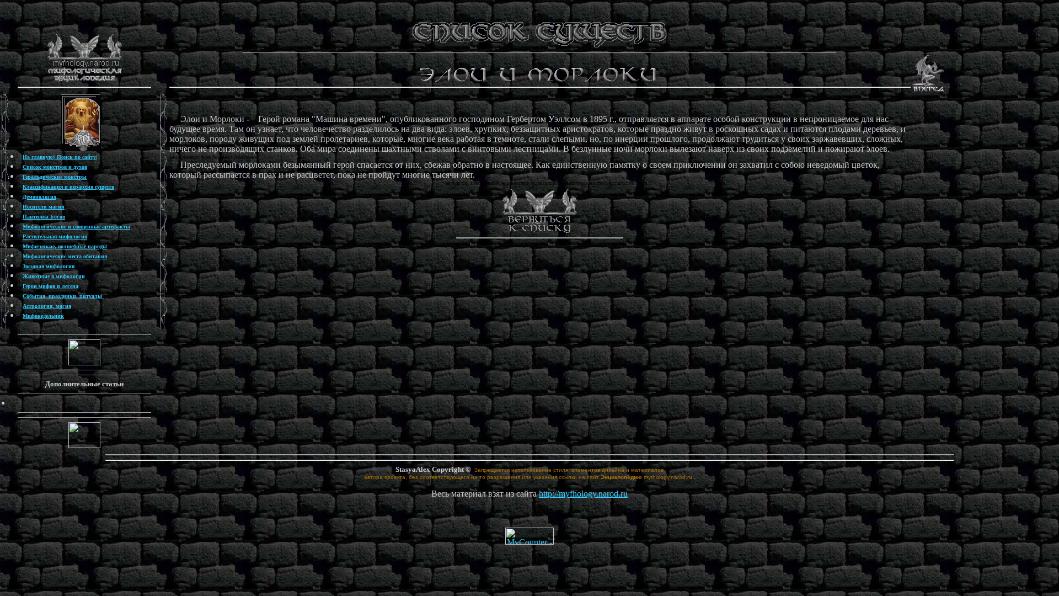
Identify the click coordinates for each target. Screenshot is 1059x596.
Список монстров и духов (55, 167)
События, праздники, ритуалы (63, 296)
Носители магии (44, 207)
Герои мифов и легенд (50, 286)
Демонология (39, 197)
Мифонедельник (43, 316)
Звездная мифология (48, 266)
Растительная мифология (55, 236)
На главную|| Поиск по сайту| (60, 157)
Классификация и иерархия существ (68, 187)
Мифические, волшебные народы (65, 246)
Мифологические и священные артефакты (76, 226)
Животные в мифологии (54, 276)
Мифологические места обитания (65, 256)
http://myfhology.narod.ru (583, 493)
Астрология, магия (47, 306)
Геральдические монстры (55, 177)
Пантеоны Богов (44, 217)
